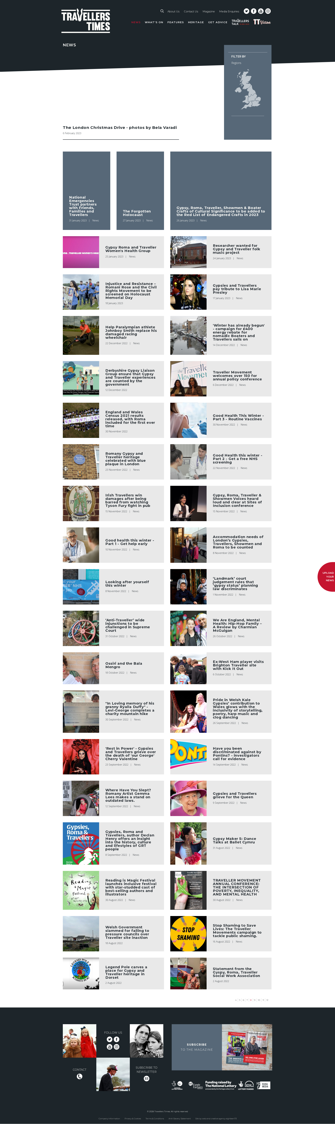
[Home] (85, 21)
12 (267, 1000)
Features (176, 22)
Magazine (209, 11)
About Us (173, 11)
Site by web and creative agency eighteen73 (216, 1118)
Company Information (109, 1118)
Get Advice (218, 22)
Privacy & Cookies (133, 1118)
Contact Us (191, 11)
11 (263, 1000)
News (136, 22)
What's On (154, 22)
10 (259, 1000)
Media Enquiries (229, 11)
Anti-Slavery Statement (180, 1118)
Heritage (196, 22)
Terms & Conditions (155, 1118)
